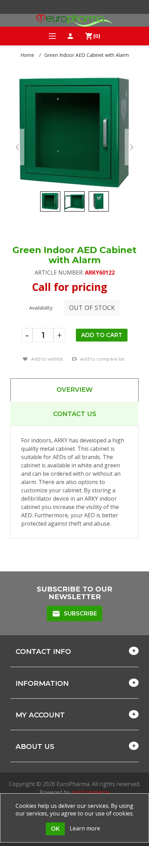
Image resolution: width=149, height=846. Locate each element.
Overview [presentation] (74, 390)
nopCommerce (90, 792)
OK (55, 829)
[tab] (74, 390)
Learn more (85, 828)
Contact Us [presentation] (74, 414)
